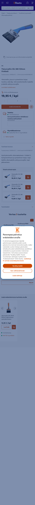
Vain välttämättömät (17, 270)
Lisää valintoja (17, 275)
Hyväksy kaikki (17, 266)
